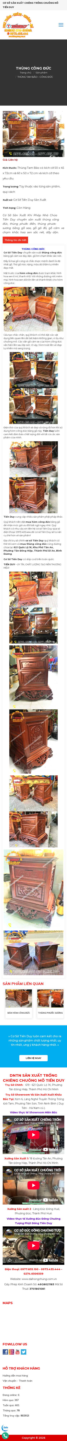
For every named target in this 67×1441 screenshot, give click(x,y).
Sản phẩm (41, 72)
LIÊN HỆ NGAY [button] (33, 1058)
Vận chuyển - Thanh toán (17, 1380)
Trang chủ (25, 72)
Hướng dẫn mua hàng (15, 1375)
